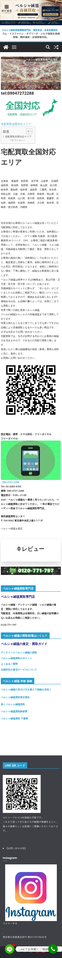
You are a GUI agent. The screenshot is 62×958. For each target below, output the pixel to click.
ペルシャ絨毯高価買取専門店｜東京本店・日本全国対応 (30, 30)
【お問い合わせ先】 (16, 848)
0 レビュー (20, 140)
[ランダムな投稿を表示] (56, 47)
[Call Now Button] (53, 949)
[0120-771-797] (31, 569)
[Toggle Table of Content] (27, 131)
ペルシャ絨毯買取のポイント (16, 658)
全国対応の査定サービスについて (19, 669)
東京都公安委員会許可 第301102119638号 (24, 937)
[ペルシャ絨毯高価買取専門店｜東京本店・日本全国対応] (31, 3)
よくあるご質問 (9, 663)
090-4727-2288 (10, 482)
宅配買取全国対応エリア (16, 124)
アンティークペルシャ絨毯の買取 (19, 652)
